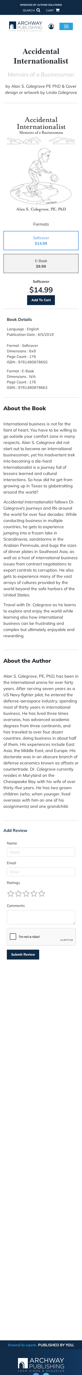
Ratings (13, 882)
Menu (66, 26)
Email (11, 863)
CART (50, 10)
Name (12, 843)
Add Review (15, 830)
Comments (16, 905)
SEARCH (29, 10)
